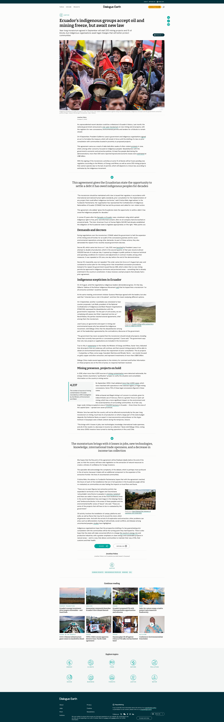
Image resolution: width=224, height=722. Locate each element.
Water (154, 682)
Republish (152, 1)
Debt (141, 606)
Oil (130, 572)
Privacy (89, 705)
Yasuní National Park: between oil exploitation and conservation (138, 512)
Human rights (97, 572)
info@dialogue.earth (146, 709)
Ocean (69, 682)
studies (96, 523)
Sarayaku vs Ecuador (104, 217)
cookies (113, 718)
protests (134, 146)
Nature (133, 667)
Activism (142, 634)
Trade (115, 606)
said (117, 287)
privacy (106, 718)
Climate (91, 667)
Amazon (89, 606)
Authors (62, 715)
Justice (133, 682)
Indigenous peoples (113, 572)
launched (119, 247)
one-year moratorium (110, 127)
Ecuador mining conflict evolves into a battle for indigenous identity (139, 325)
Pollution (154, 667)
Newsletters (153, 7)
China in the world (67, 634)
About (146, 1)
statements (92, 346)
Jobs (61, 708)
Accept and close (144, 718)
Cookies (89, 708)
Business (90, 682)
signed (143, 137)
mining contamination (116, 373)
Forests (112, 682)
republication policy (150, 707)
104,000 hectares (112, 405)
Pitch (61, 712)
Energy (69, 667)
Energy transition (67, 606)
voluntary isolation (113, 494)
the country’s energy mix (129, 533)
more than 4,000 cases (130, 383)
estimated (140, 154)
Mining (125, 572)
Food (112, 667)
